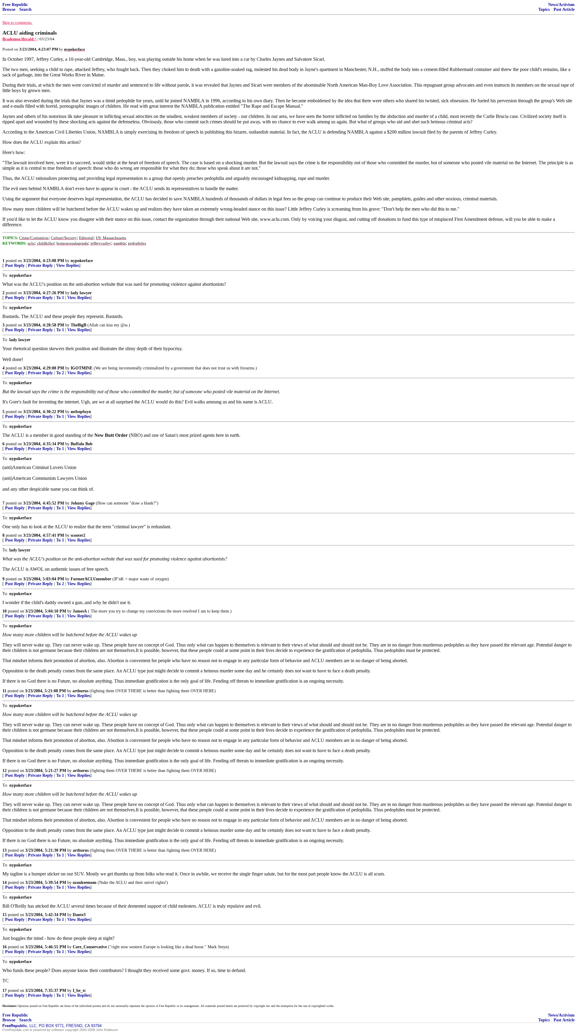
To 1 (60, 297)
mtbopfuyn (81, 411)
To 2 (60, 373)
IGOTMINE (82, 368)
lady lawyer (81, 293)
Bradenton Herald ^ (19, 39)
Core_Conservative (90, 947)
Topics (544, 9)
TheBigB (78, 325)
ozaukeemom (84, 882)
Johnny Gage (83, 503)
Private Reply (40, 265)
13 (4, 850)
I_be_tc (79, 990)
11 (4, 691)
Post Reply (15, 265)
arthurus (80, 691)
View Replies (67, 265)
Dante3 (79, 914)
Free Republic (15, 4)
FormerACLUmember (91, 579)
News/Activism (561, 4)
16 (4, 947)
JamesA (80, 611)
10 (4, 611)
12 (4, 770)
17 (4, 990)
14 (4, 882)
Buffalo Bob (82, 444)
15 (4, 914)
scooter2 (78, 535)
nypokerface (82, 260)
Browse (8, 9)
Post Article (564, 9)
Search (25, 9)
